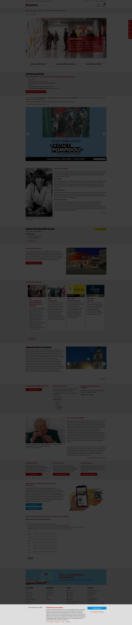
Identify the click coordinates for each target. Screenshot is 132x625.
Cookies (63, 621)
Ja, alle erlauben (97, 608)
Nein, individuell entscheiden (97, 612)
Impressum (68, 621)
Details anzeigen (49, 621)
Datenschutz (57, 621)
